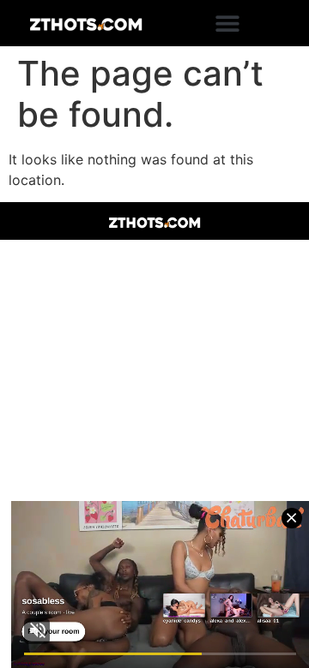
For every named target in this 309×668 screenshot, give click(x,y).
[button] (228, 23)
